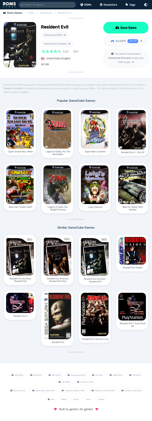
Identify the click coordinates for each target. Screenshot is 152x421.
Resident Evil (64, 12)
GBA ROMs (56, 375)
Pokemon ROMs (87, 382)
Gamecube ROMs (77, 375)
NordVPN (126, 41)
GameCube (46, 12)
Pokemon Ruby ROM (133, 391)
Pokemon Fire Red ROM (104, 391)
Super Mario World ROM (45, 391)
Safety (63, 399)
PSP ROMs (37, 375)
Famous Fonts (19, 391)
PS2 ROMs (136, 375)
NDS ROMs (18, 375)
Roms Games (14, 12)
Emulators (110, 4)
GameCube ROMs (53, 35)
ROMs (87, 4)
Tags (132, 4)
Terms (88, 399)
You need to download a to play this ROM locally (126, 58)
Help (52, 399)
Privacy (76, 399)
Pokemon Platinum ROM (74, 391)
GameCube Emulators (55, 43)
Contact (101, 399)
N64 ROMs (65, 382)
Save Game (128, 27)
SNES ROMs (117, 375)
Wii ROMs (99, 375)
